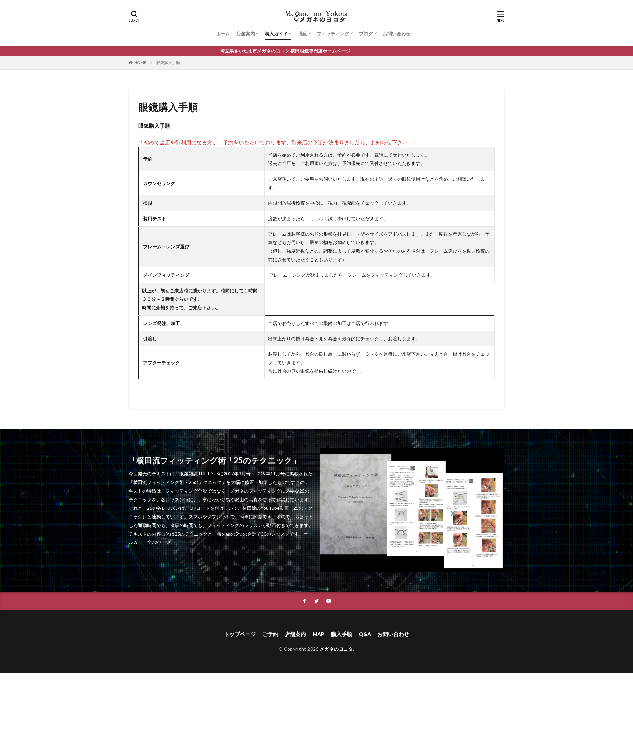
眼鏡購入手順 (168, 62)
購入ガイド (276, 33)
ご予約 (270, 634)
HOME (140, 62)
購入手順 (341, 634)
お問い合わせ (396, 33)
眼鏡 (302, 33)
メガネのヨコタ (336, 649)
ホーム (223, 33)
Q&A (365, 634)
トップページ (240, 634)
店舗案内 (245, 33)
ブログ (366, 33)
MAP (318, 634)
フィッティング (333, 33)
